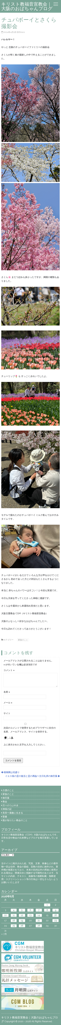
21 (39, 920)
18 (13, 920)
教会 (5, 801)
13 (30, 915)
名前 (7, 692)
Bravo (22, 32)
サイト (7, 713)
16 (55, 915)
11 (14, 915)
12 (22, 915)
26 (22, 925)
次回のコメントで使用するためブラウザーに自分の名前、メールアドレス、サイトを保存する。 (30, 730)
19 (22, 920)
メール (8, 702)
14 (39, 915)
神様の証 (7, 809)
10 (5, 915)
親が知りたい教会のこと (15, 820)
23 (55, 920)
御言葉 (6, 798)
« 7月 (4, 934)
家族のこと (23, 640)
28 (38, 925)
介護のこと (8, 790)
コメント (9, 670)
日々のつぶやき (10, 805)
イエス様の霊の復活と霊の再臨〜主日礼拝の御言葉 (31, 776)
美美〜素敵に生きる (13, 812)
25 (13, 925)
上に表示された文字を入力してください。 (25, 744)
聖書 (5, 816)
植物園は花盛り (12, 772)
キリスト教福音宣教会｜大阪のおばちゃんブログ (26, 6)
